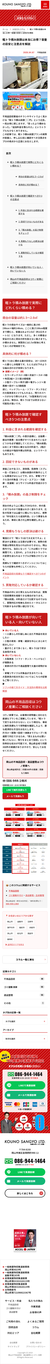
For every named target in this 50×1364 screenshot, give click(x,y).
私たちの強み (35, 1301)
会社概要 (35, 1333)
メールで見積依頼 (27, 1095)
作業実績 (35, 1306)
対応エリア (13, 1333)
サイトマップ (13, 1346)
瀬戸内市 (10, 927)
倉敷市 (20, 921)
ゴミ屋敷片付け (16, 895)
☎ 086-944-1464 (14, 780)
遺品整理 (8, 995)
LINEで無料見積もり (16, 789)
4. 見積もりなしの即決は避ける (31, 243)
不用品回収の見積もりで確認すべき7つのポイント (24, 575)
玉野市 (30, 921)
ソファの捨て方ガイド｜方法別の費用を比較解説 (24, 689)
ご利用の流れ (13, 1321)
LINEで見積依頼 (27, 1085)
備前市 (22, 927)
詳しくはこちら (25, 1193)
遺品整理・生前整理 (34, 895)
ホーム (5, 29)
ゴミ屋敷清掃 (10, 987)
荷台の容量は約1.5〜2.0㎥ (30, 176)
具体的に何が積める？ (28, 184)
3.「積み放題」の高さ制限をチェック (30, 231)
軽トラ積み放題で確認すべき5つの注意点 (26, 197)
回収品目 (13, 1327)
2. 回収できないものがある (31, 221)
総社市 (20, 933)
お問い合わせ (36, 1342)
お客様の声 (36, 1312)
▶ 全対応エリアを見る (14, 944)
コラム (35, 1327)
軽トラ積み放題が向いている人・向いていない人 (26, 268)
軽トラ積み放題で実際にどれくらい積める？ (26, 163)
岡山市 (10, 921)
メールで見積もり (15, 796)
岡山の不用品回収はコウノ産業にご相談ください (26, 280)
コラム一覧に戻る (25, 959)
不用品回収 (14, 890)
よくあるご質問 (35, 1321)
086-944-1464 (12, 903)
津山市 (10, 933)
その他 (7, 1003)
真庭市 (30, 933)
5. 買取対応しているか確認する (31, 254)
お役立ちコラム (18, 29)
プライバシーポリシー (36, 1346)
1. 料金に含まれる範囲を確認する (31, 212)
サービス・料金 (13, 1301)
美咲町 (10, 939)
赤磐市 (32, 927)
